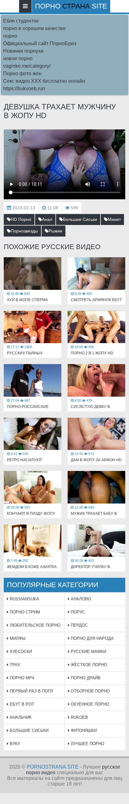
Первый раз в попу (30, 691)
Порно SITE (71, 6)
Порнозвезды (24, 230)
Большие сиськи (28, 730)
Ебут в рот (21, 704)
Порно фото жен (22, 73)
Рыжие (55, 230)
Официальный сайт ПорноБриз (39, 43)
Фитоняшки (83, 730)
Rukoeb (79, 717)
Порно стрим (24, 612)
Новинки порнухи (23, 51)
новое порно (18, 58)
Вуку (14, 743)
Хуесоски (20, 651)
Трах (14, 664)
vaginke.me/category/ (26, 66)
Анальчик (20, 717)
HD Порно (21, 219)
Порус (77, 612)
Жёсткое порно (88, 664)
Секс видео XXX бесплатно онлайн (44, 81)
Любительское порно (34, 625)
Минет (114, 219)
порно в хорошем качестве (34, 28)
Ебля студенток (21, 20)
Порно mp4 (21, 678)
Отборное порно (90, 691)
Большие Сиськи (80, 219)
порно (10, 36)
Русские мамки (88, 651)
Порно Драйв (85, 678)
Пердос (79, 625)
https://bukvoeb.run (24, 88)
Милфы (17, 638)
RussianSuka (23, 599)
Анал (47, 219)
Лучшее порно (87, 743)
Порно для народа (92, 638)
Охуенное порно (89, 704)
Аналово (80, 599)
